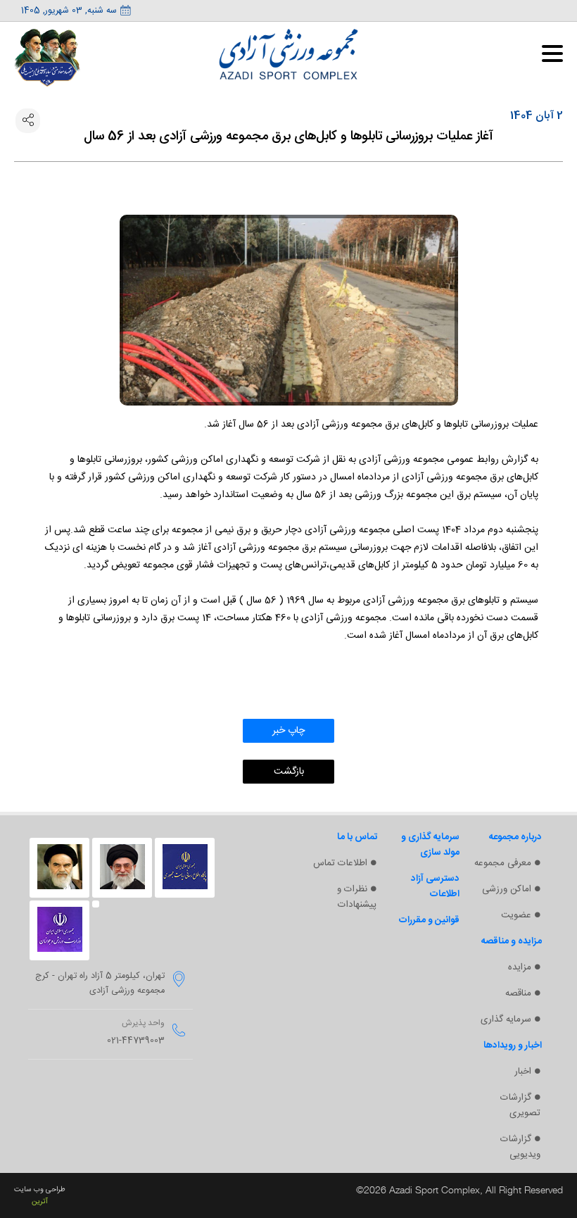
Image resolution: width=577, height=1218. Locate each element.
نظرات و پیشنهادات (356, 896)
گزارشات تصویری (520, 1105)
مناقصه (518, 993)
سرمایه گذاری (506, 1019)
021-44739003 (136, 1041)
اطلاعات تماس (340, 863)
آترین (40, 1201)
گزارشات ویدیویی (520, 1146)
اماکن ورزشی (506, 889)
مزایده (519, 967)
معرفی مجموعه (502, 863)
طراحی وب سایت (39, 1189)
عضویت (516, 915)
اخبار (522, 1071)
